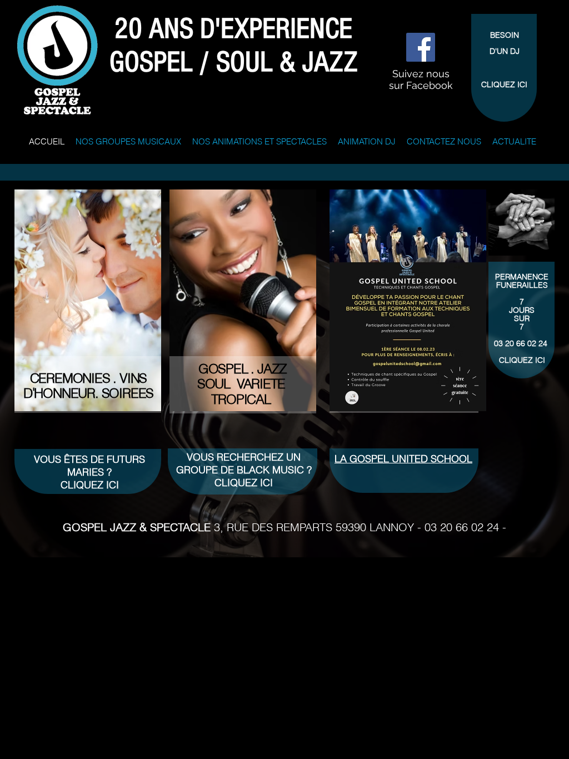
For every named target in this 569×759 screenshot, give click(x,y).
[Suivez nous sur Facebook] (420, 47)
